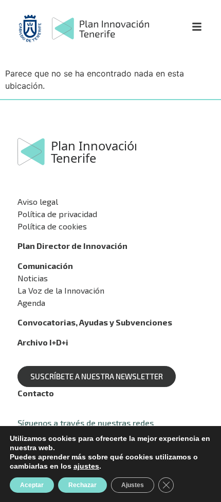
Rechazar (82, 485)
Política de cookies (52, 226)
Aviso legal (37, 201)
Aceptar (32, 485)
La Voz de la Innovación (60, 290)
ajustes (86, 466)
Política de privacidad (57, 214)
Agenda (31, 302)
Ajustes (132, 485)
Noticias (32, 278)
